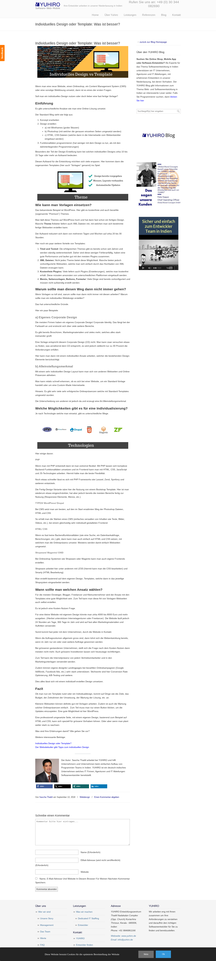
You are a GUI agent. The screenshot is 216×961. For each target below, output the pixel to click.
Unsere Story (46, 918)
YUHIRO (80, 938)
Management (46, 925)
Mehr (146, 954)
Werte (43, 938)
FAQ (42, 945)
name (90, 852)
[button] (44, 786)
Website (85, 872)
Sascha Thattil (46, 797)
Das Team (45, 931)
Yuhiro (57, 5)
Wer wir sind (44, 912)
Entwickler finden (84, 945)
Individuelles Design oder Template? (53, 743)
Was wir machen (84, 912)
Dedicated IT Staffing (88, 918)
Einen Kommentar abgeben (106, 797)
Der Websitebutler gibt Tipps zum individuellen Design (62, 747)
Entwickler (83, 925)
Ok (163, 954)
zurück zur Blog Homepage (153, 42)
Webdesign (85, 797)
